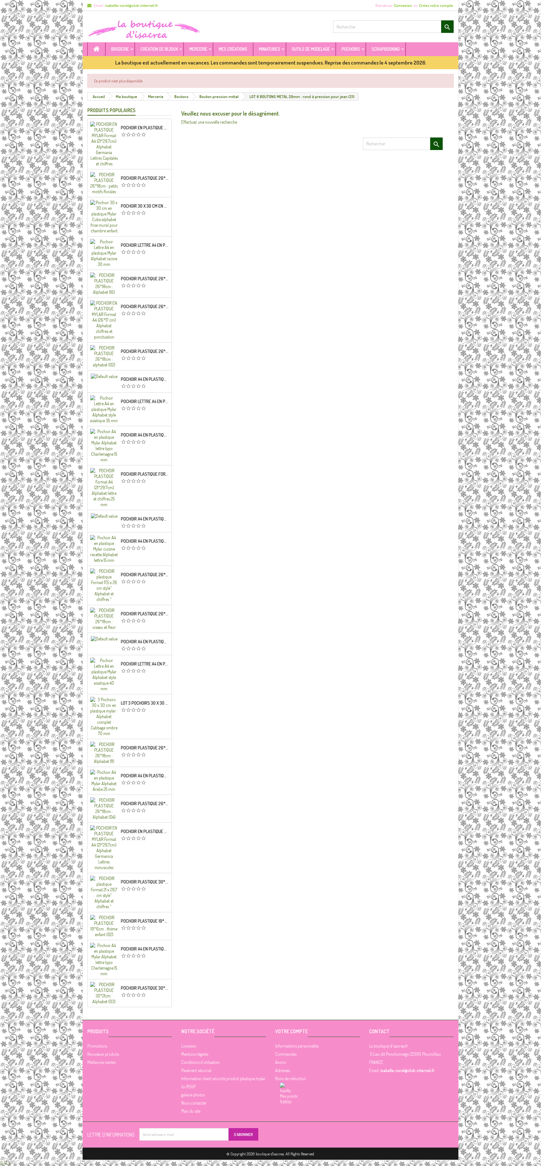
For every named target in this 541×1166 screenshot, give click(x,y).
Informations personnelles (297, 1046)
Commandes (285, 1054)
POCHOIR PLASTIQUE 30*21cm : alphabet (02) (145, 881)
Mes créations (233, 49)
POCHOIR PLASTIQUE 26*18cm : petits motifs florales (145, 178)
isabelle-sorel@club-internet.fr (131, 5)
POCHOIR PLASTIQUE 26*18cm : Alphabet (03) (145, 306)
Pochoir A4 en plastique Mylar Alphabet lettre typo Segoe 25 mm (145, 379)
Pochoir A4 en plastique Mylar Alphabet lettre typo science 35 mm (145, 518)
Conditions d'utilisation (200, 1062)
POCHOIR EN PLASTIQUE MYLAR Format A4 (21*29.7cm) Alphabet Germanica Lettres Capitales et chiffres (145, 127)
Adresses (282, 1070)
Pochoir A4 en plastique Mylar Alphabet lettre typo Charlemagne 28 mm (145, 641)
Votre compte (291, 1031)
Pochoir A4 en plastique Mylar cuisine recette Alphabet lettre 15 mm (145, 541)
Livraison (188, 1046)
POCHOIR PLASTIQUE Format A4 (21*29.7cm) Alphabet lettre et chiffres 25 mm (145, 474)
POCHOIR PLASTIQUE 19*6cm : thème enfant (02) (145, 921)
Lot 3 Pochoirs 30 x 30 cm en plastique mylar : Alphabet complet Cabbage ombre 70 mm (145, 703)
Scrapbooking (386, 49)
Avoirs (280, 1062)
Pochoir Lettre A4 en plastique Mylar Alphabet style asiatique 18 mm (145, 401)
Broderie (120, 49)
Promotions (97, 1046)
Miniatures (269, 49)
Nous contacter (194, 1103)
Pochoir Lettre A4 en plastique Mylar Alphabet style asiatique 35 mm (145, 663)
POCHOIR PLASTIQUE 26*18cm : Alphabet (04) (145, 803)
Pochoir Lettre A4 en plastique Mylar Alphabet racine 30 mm (145, 245)
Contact (379, 1031)
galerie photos (193, 1094)
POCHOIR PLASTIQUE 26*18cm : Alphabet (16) (145, 278)
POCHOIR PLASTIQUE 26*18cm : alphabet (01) (145, 574)
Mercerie (198, 49)
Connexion (403, 5)
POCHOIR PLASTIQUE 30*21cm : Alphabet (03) (145, 988)
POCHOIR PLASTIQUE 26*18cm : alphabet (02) (145, 351)
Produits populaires (111, 110)
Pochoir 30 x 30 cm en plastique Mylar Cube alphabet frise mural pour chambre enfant (145, 206)
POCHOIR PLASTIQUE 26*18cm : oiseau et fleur (145, 613)
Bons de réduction (290, 1078)
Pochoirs (351, 49)
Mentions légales (194, 1054)
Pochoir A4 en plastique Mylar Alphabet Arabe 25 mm (145, 775)
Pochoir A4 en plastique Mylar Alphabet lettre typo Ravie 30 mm (145, 948)
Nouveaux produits (103, 1054)
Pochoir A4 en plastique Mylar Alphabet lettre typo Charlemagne (145, 435)
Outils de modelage (311, 49)
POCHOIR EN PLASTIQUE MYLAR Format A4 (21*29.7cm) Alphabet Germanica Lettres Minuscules (145, 831)
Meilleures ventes (101, 1062)
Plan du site (190, 1111)
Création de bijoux (159, 49)
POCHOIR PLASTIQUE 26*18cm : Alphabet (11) (145, 747)
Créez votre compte (436, 5)
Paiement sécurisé (196, 1070)
